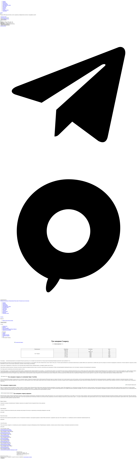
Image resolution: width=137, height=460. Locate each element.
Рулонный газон (22, 300)
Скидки (1, 316)
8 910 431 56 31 (4, 17)
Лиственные (5, 3)
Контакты (4, 8)
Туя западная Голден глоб (5, 432)
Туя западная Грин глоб (4, 441)
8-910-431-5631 (3, 16)
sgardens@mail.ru (6, 18)
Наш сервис (5, 6)
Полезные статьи (6, 313)
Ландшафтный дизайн (7, 5)
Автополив (5, 10)
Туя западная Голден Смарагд (5, 429)
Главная (4, 1)
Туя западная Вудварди (4, 435)
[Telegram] (68, 162)
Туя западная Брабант (4, 438)
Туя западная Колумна (4, 446)
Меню (1, 12)
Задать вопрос (5, 311)
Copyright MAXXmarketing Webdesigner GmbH (8, 449)
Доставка (4, 7)
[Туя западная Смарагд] (18, 342)
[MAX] (68, 298)
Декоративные (5, 4)
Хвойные (4, 2)
